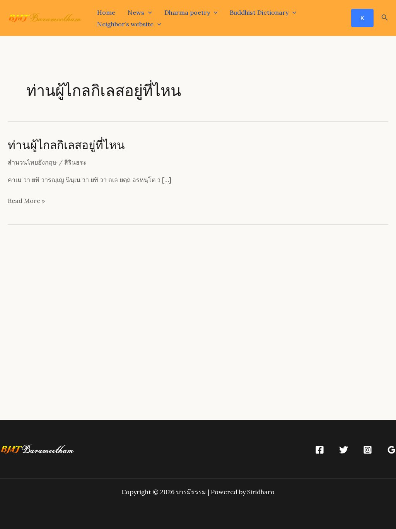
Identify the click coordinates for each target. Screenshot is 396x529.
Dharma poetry (187, 12)
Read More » (26, 201)
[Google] (391, 449)
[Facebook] (319, 449)
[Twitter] (343, 449)
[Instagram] (367, 449)
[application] (148, 12)
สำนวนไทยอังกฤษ (32, 162)
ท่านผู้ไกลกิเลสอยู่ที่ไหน (66, 144)
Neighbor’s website (125, 24)
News (136, 12)
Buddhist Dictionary (259, 12)
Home (106, 12)
